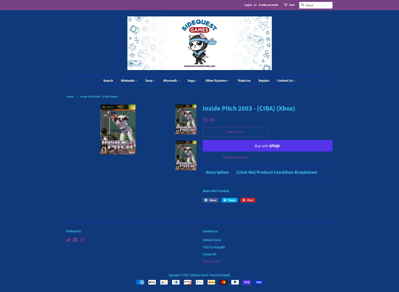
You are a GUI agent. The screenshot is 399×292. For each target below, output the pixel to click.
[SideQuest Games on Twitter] (68, 240)
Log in (248, 5)
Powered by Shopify (219, 275)
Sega (191, 80)
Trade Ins (244, 80)
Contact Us (285, 80)
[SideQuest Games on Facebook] (75, 240)
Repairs (264, 80)
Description (217, 172)
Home (70, 97)
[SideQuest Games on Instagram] (82, 240)
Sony (149, 80)
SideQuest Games (199, 275)
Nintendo (128, 80)
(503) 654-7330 (211, 261)
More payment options (235, 156)
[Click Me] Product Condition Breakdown (277, 172)
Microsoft (170, 80)
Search (108, 80)
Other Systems (216, 80)
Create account (268, 5)
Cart (291, 5)
